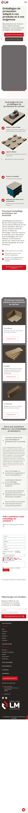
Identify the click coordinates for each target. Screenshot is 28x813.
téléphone (18, 552)
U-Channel (8, 404)
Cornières (8, 328)
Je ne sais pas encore (9, 560)
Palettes (13, 559)
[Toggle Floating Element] (23, 809)
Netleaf (15, 718)
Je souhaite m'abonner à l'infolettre (12, 568)
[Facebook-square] (6, 698)
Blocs (5, 558)
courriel (18, 551)
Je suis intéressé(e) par (8, 557)
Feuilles (7, 366)
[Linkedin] (3, 698)
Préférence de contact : (8, 551)
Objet (4, 553)
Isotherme (6, 559)
